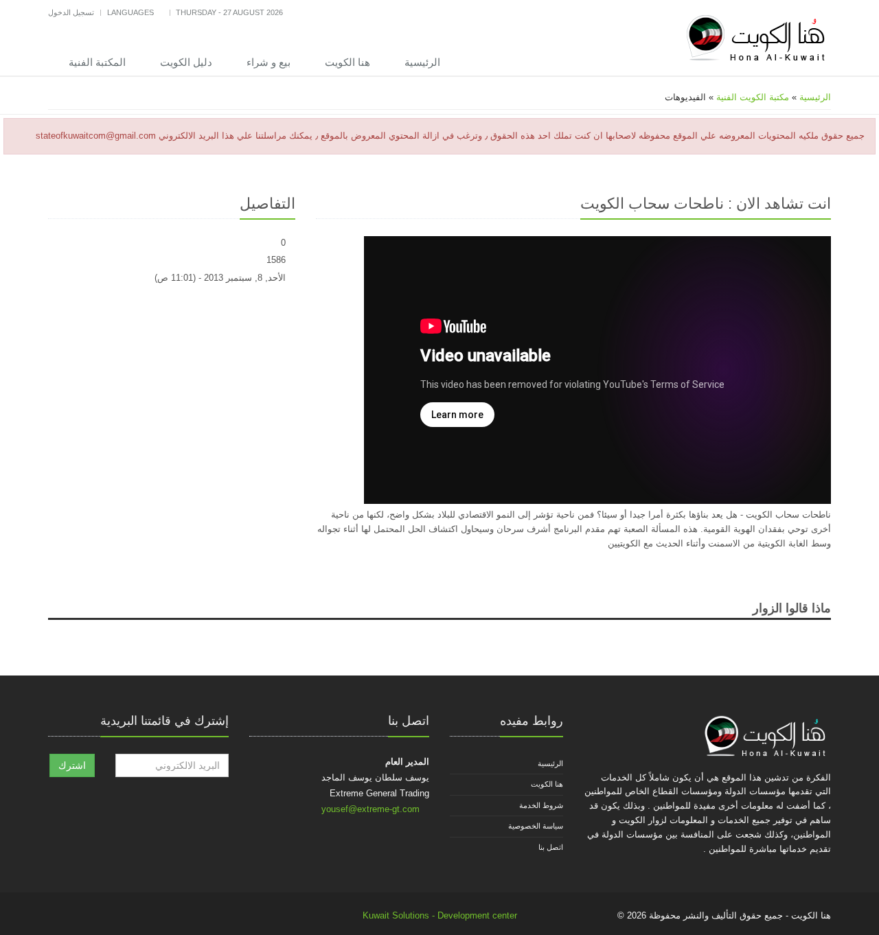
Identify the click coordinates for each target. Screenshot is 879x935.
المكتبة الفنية (97, 62)
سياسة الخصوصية (535, 826)
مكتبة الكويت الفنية (752, 97)
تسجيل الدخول (71, 12)
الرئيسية (422, 62)
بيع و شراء (268, 62)
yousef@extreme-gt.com (370, 809)
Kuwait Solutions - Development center (440, 915)
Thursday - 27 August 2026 (229, 12)
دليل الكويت (186, 62)
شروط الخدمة (541, 805)
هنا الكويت (347, 62)
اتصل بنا (550, 847)
